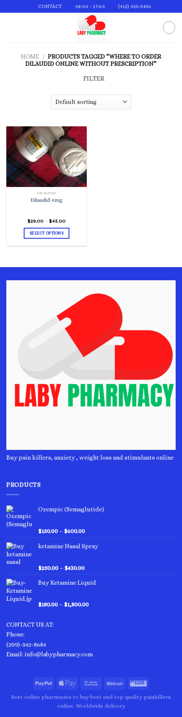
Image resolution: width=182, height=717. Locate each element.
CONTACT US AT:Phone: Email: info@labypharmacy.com (49, 639)
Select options (46, 233)
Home (30, 56)
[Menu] (11, 28)
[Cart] (169, 27)
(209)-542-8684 (26, 644)
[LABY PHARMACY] (91, 27)
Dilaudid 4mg (46, 200)
